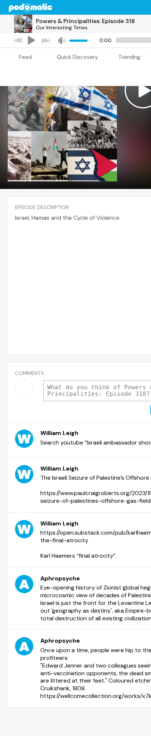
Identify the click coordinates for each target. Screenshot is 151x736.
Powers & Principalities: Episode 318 (85, 21)
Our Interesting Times (62, 27)
